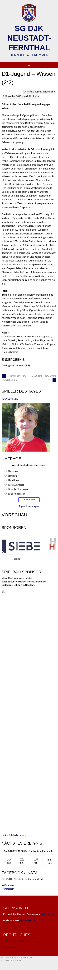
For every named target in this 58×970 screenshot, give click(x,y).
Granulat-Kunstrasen (18, 489)
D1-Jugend (36, 92)
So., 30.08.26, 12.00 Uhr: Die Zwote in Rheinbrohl (28, 851)
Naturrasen (13, 471)
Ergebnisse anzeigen (29, 506)
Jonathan (10, 399)
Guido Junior (32, 96)
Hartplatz (12, 476)
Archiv (27, 92)
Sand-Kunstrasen (16, 494)
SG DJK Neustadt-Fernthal (29, 38)
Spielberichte (49, 92)
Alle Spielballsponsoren (14, 835)
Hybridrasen (14, 480)
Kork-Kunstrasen (16, 485)
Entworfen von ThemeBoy (14, 960)
